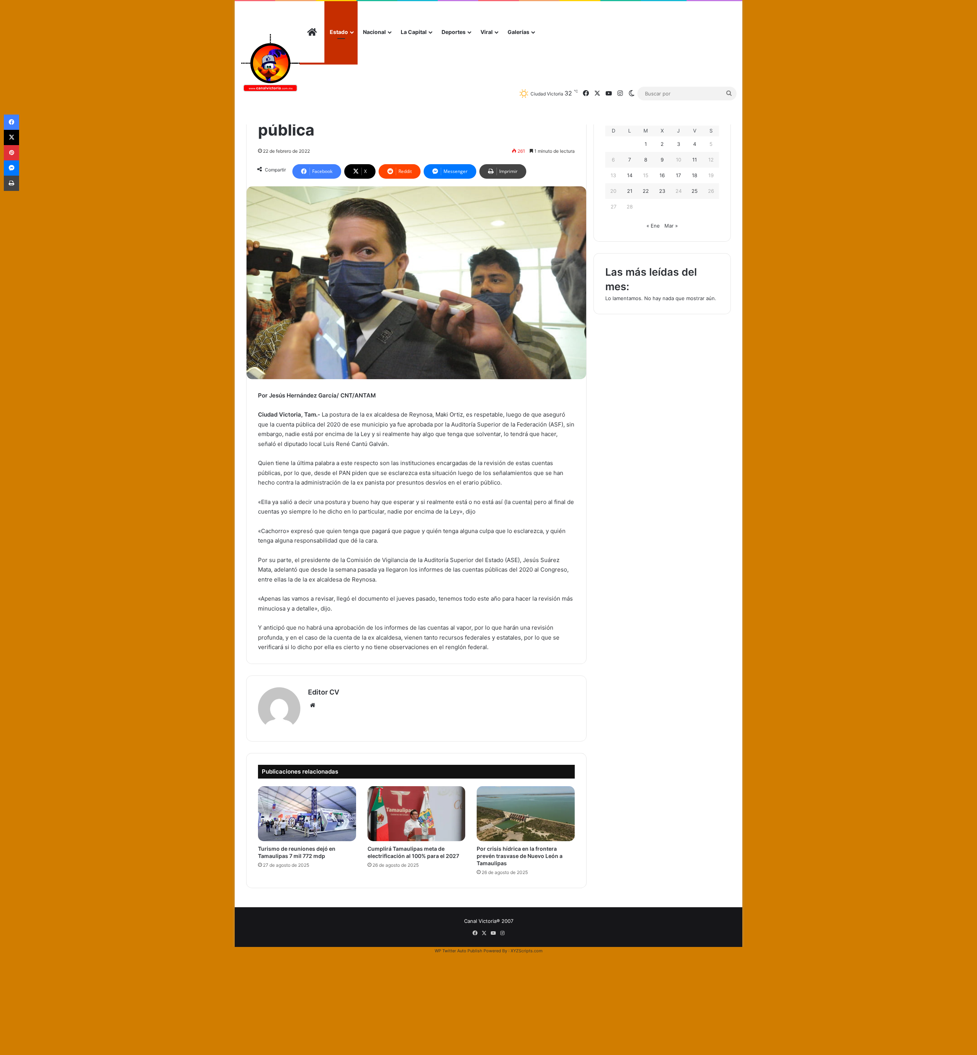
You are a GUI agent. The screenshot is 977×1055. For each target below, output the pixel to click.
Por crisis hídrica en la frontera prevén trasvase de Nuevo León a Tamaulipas (520, 855)
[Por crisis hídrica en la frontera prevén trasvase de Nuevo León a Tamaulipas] (526, 814)
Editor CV (323, 692)
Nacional (374, 32)
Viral (486, 32)
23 (662, 191)
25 (695, 191)
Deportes (454, 32)
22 (646, 191)
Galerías (518, 32)
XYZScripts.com (527, 950)
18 (694, 175)
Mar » (671, 226)
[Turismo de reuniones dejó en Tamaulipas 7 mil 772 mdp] (307, 814)
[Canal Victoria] (270, 63)
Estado (339, 32)
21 (629, 191)
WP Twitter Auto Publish (458, 950)
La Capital (414, 32)
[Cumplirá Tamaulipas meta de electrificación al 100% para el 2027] (417, 814)
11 (694, 160)
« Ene (653, 226)
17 (678, 175)
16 (662, 175)
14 (629, 175)
